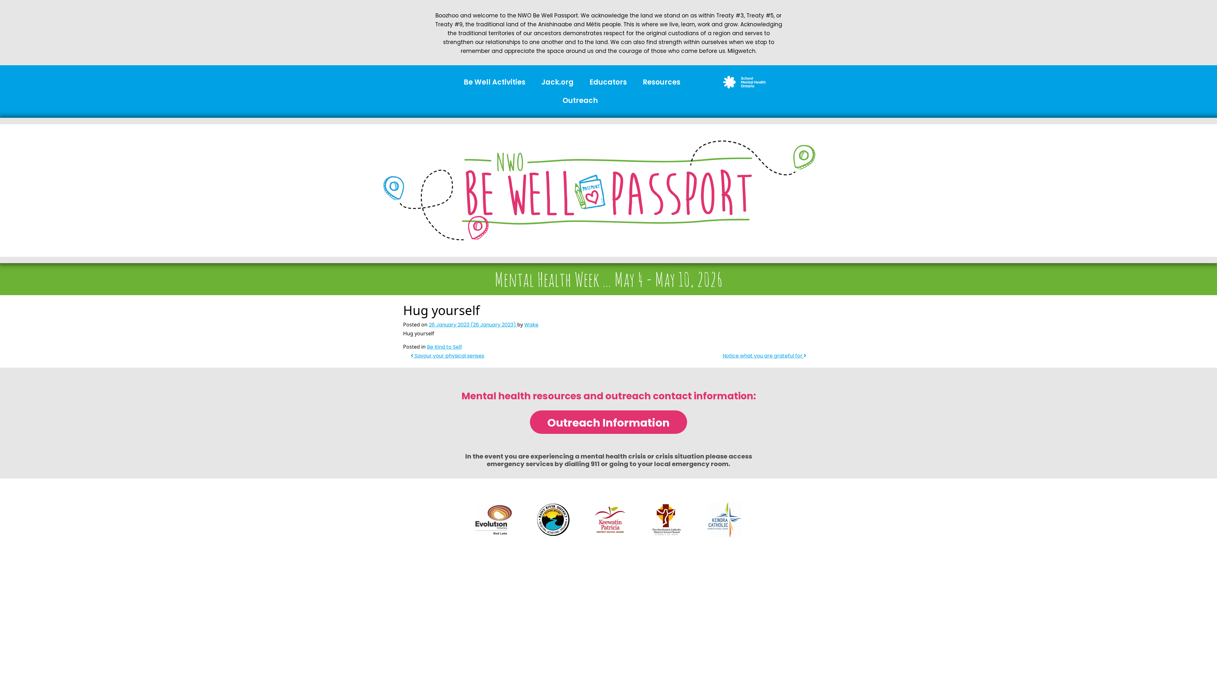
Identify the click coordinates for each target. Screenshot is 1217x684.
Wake (531, 324)
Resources (661, 82)
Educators (608, 82)
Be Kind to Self (444, 347)
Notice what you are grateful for (763, 355)
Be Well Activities (494, 82)
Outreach (580, 100)
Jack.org (557, 82)
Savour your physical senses (448, 355)
